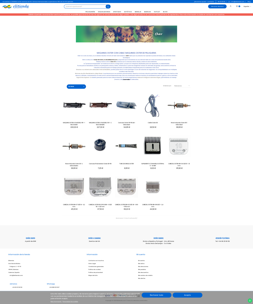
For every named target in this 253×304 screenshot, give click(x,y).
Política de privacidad (95, 272)
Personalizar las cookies (70, 301)
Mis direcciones (143, 266)
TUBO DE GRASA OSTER (126, 164)
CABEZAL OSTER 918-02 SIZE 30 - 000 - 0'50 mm (126, 206)
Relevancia (182, 86)
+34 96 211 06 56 (224, 241)
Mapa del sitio (93, 275)
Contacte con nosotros (96, 261)
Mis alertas (141, 278)
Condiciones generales (96, 266)
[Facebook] (213, 263)
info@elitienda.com (237, 2)
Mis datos (141, 263)
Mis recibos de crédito (145, 275)
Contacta (210, 2)
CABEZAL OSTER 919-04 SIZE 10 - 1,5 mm (179, 165)
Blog (249, 2)
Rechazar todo (156, 295)
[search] (108, 6)
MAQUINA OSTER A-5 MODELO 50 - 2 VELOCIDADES (100, 124)
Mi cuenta (141, 261)
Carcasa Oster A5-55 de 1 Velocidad (126, 124)
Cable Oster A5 (153, 123)
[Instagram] (219, 263)
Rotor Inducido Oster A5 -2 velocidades (74, 165)
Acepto (187, 295)
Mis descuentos (143, 272)
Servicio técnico (217, 6)
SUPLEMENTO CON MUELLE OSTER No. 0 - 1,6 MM (152, 165)
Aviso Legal (92, 263)
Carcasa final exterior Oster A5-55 (100, 164)
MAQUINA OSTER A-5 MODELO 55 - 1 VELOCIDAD (74, 124)
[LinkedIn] (223, 263)
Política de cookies (94, 269)
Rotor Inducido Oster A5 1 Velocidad (179, 124)
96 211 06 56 (221, 2)
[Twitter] (216, 263)
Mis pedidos (142, 269)
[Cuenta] (231, 6)
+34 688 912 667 (54, 287)
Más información (56, 301)
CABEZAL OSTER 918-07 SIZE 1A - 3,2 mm (74, 206)
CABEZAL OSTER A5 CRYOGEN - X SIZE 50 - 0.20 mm (100, 206)
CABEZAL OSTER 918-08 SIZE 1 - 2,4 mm (152, 206)
